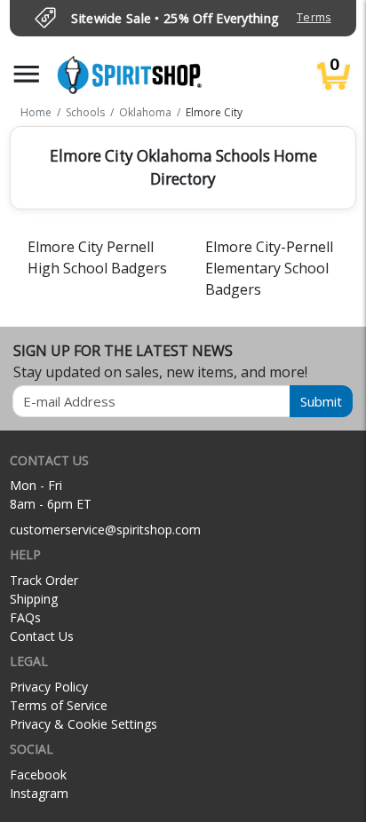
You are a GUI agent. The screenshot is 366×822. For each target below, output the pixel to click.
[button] (27, 74)
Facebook (38, 774)
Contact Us (42, 636)
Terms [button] (313, 17)
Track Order (44, 580)
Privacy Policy (49, 686)
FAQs (25, 617)
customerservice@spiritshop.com (105, 529)
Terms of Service (58, 705)
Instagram (39, 793)
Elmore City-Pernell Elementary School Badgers (269, 268)
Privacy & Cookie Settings (83, 723)
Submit (321, 401)
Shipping (34, 598)
